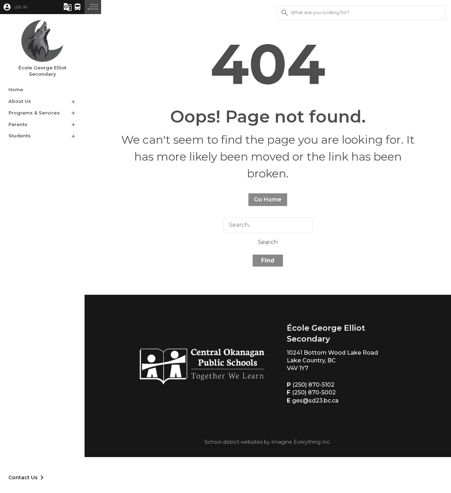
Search (268, 242)
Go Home (268, 199)
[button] (26, 7)
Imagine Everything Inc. (301, 442)
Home (15, 89)
